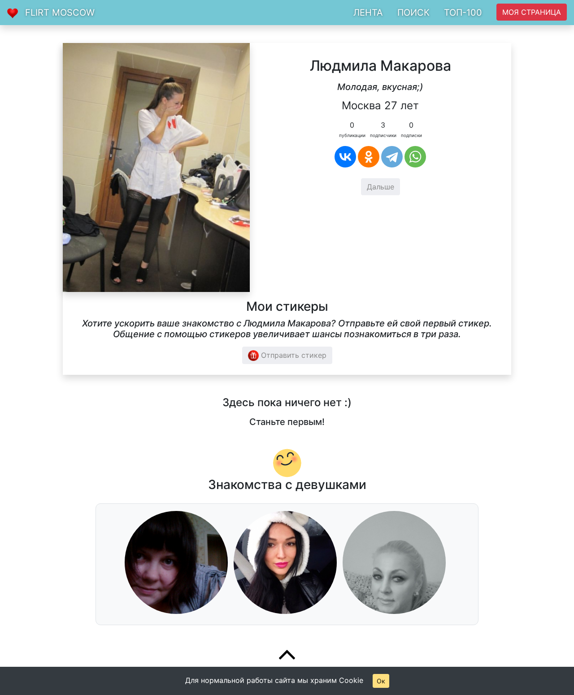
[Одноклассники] (368, 156)
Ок (381, 681)
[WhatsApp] (415, 156)
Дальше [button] (380, 186)
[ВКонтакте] (345, 156)
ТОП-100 (463, 12)
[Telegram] (392, 156)
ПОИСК (413, 12)
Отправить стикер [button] (292, 355)
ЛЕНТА (368, 12)
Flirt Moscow (60, 12)
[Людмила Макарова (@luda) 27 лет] (156, 166)
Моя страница (531, 12)
